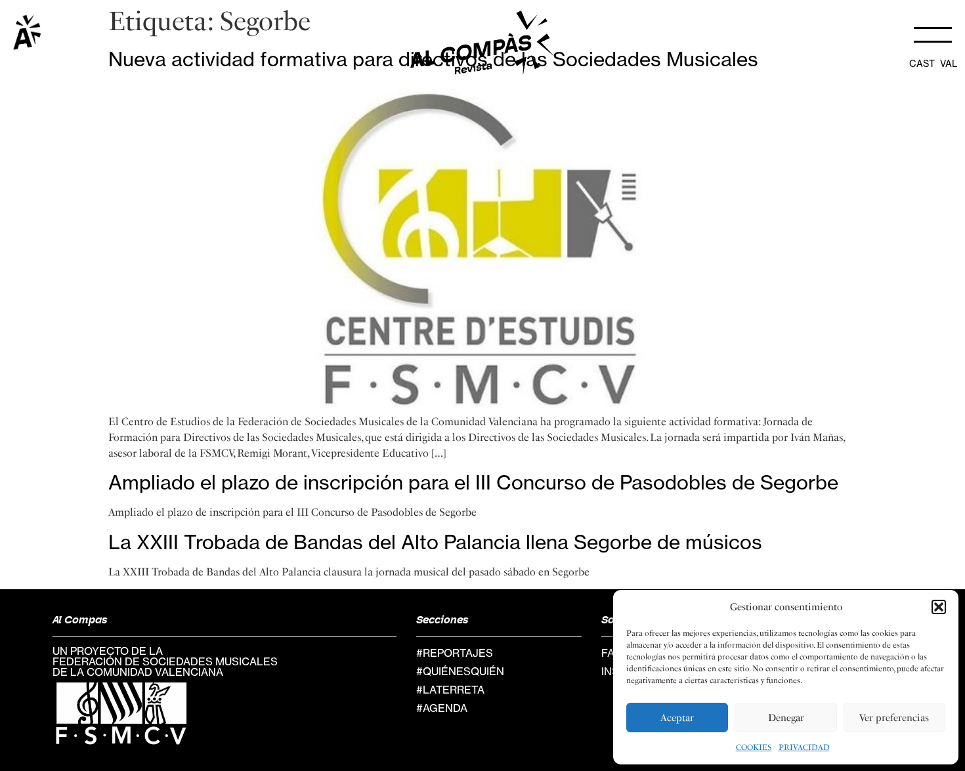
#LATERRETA (450, 689)
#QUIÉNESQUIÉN (460, 671)
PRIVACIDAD (804, 747)
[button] (938, 607)
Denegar (786, 718)
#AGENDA (441, 708)
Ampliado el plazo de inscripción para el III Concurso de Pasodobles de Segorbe (473, 482)
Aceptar (677, 718)
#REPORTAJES (454, 652)
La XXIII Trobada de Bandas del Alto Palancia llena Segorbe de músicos (435, 542)
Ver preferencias (894, 718)
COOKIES (754, 747)
